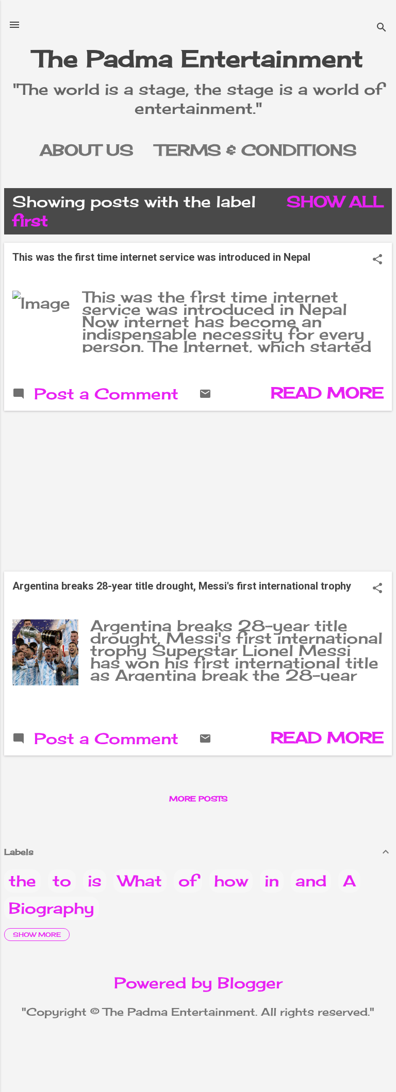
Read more (327, 392)
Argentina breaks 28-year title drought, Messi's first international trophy (181, 586)
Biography (51, 908)
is (95, 880)
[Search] (381, 28)
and (310, 880)
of (187, 880)
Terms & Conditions (256, 150)
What (140, 880)
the (22, 880)
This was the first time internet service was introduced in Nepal (161, 257)
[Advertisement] (198, 491)
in (272, 880)
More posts (198, 798)
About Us (87, 150)
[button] (377, 260)
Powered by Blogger (198, 982)
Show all (335, 201)
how (231, 880)
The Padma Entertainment (198, 58)
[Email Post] (205, 394)
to (62, 880)
